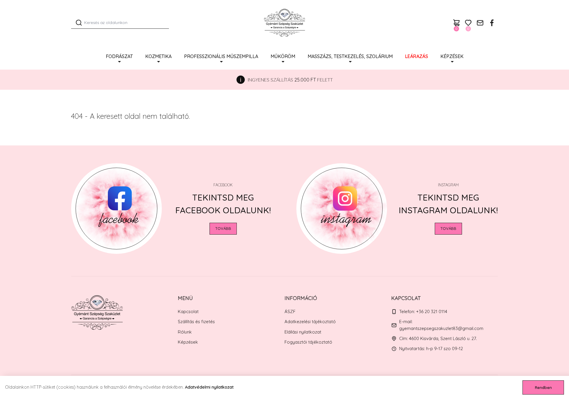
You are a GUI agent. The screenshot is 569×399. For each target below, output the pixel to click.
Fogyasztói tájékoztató (308, 342)
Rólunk (185, 332)
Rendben (543, 387)
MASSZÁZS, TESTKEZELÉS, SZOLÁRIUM (350, 56)
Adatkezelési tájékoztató (310, 321)
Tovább (223, 228)
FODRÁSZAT (119, 56)
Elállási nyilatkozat (302, 332)
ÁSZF (289, 311)
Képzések (451, 56)
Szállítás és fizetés (196, 321)
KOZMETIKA (158, 56)
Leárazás (416, 56)
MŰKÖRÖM (283, 56)
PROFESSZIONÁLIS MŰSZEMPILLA (221, 56)
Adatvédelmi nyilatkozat (209, 387)
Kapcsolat (188, 311)
